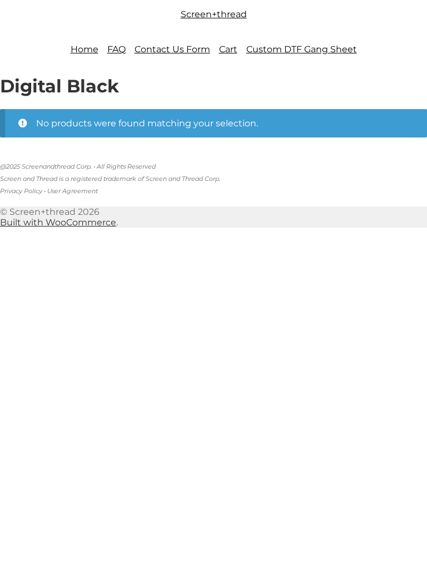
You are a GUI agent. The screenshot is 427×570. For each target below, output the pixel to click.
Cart (228, 49)
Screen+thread (214, 14)
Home (84, 49)
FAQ (116, 49)
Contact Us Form (172, 49)
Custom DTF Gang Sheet (301, 49)
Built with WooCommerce (58, 222)
